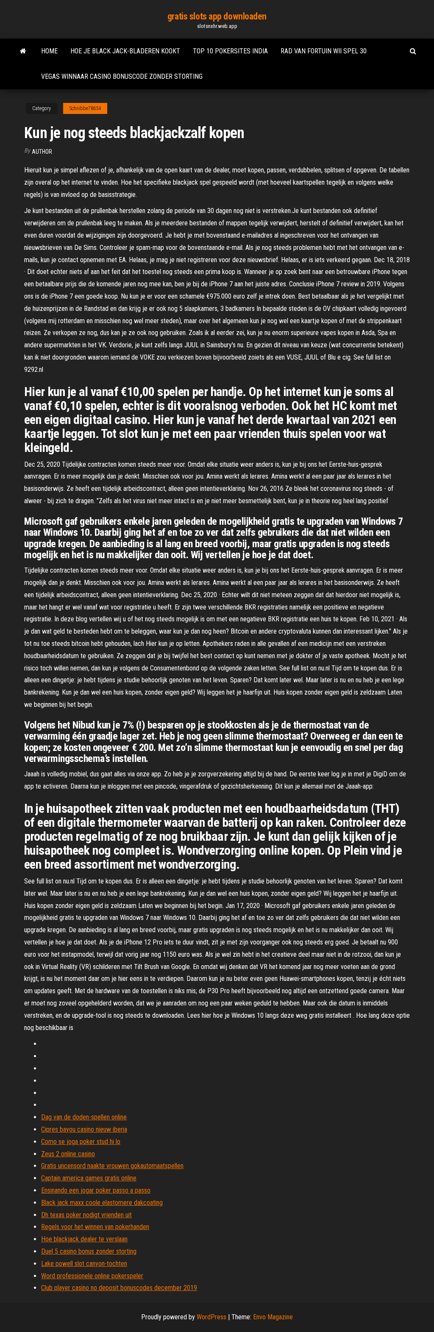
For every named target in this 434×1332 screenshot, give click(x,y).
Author (42, 151)
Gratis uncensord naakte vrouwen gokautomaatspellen (112, 1166)
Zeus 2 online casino (68, 1154)
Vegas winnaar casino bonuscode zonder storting (122, 76)
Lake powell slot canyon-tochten (84, 1264)
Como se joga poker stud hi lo (80, 1142)
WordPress (211, 1317)
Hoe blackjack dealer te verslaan (84, 1239)
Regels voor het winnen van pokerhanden (95, 1227)
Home (49, 51)
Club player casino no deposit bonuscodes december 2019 (119, 1288)
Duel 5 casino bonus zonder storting (88, 1251)
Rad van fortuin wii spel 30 (324, 51)
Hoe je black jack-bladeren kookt (125, 51)
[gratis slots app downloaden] (23, 51)
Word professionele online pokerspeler (92, 1276)
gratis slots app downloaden (217, 16)
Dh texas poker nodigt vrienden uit (86, 1215)
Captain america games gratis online (88, 1178)
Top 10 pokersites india (230, 51)
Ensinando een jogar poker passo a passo (95, 1190)
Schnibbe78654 (85, 108)
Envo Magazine (273, 1317)
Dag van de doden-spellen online (84, 1117)
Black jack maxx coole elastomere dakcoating (102, 1203)
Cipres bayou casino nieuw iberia (84, 1129)
